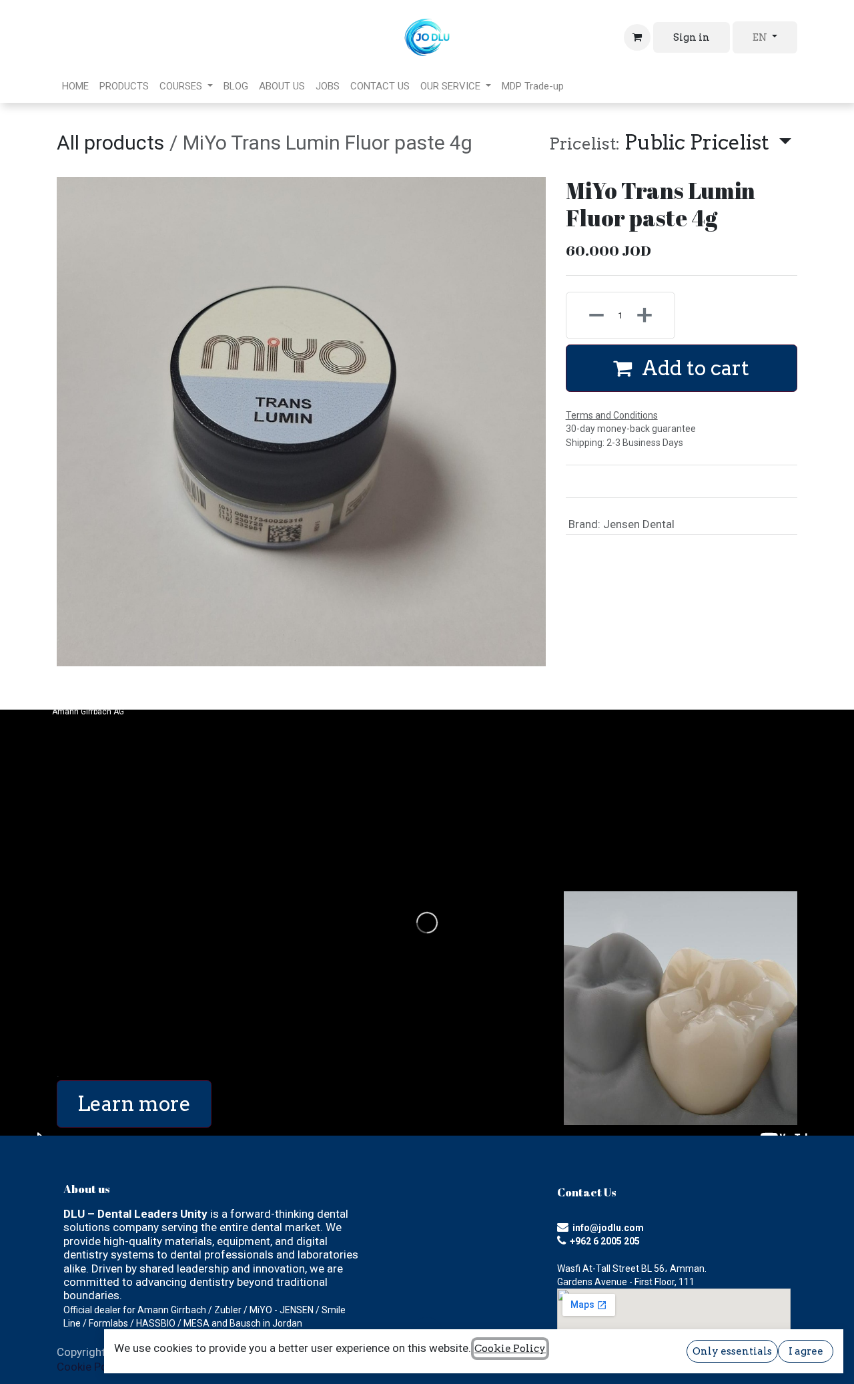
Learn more (134, 1104)
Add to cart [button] (693, 368)
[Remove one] (589, 315)
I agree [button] (806, 1351)
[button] (670, 142)
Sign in (691, 37)
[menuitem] (75, 86)
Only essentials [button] (732, 1351)
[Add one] (652, 315)
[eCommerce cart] (637, 37)
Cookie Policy (90, 1366)
